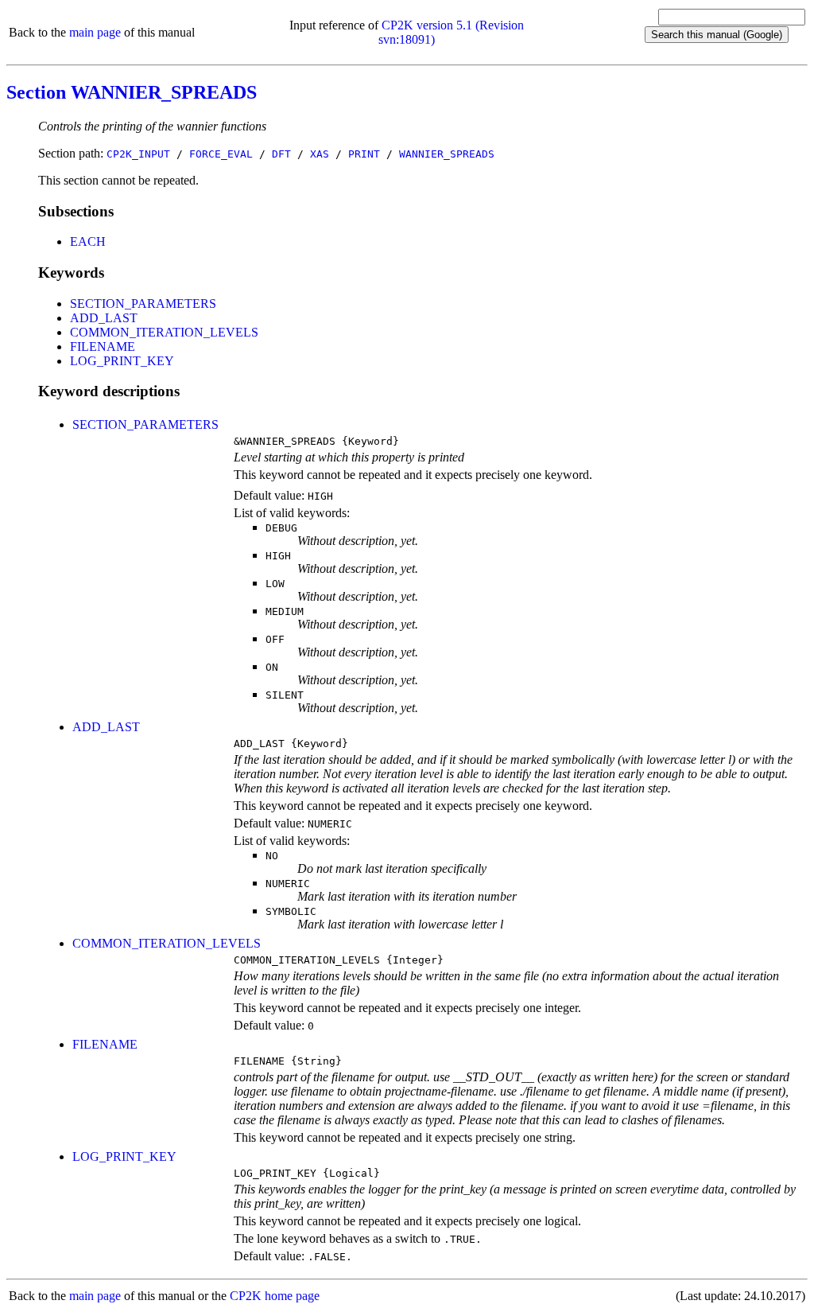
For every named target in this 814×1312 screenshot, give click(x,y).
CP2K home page (275, 1295)
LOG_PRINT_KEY (122, 361)
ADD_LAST (104, 318)
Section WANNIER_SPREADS (131, 92)
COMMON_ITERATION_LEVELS (164, 332)
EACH (88, 241)
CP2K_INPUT (138, 154)
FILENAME (102, 346)
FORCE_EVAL (221, 154)
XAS (319, 154)
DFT (281, 154)
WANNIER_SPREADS (446, 154)
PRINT (364, 154)
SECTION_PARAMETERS (143, 303)
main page (95, 32)
